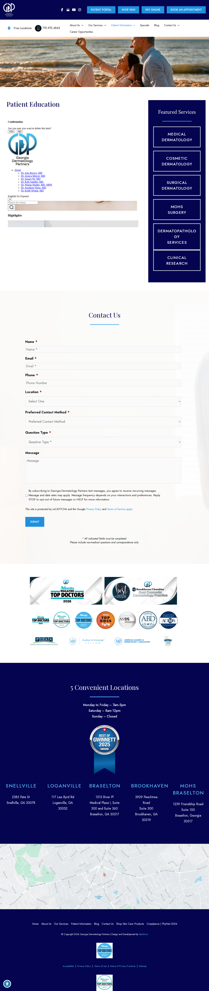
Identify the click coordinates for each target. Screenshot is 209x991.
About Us (46, 924)
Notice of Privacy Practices (122, 966)
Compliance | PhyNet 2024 (162, 924)
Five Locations (23, 28)
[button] (81, 25)
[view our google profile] (67, 10)
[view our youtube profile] (73, 10)
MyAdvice (143, 934)
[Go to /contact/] (21, 794)
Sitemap (142, 966)
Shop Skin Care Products (130, 924)
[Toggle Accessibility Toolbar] (7, 984)
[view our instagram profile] (79, 10)
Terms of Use (100, 966)
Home (35, 924)
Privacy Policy (93, 509)
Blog (96, 924)
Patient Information (81, 924)
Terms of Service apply (119, 509)
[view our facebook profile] (62, 10)
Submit (34, 522)
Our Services (61, 924)
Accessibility (68, 966)
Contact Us (108, 924)
